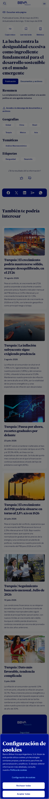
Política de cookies (18, 770)
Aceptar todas (23, 794)
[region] (24, 766)
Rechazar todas (23, 785)
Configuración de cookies (23, 777)
